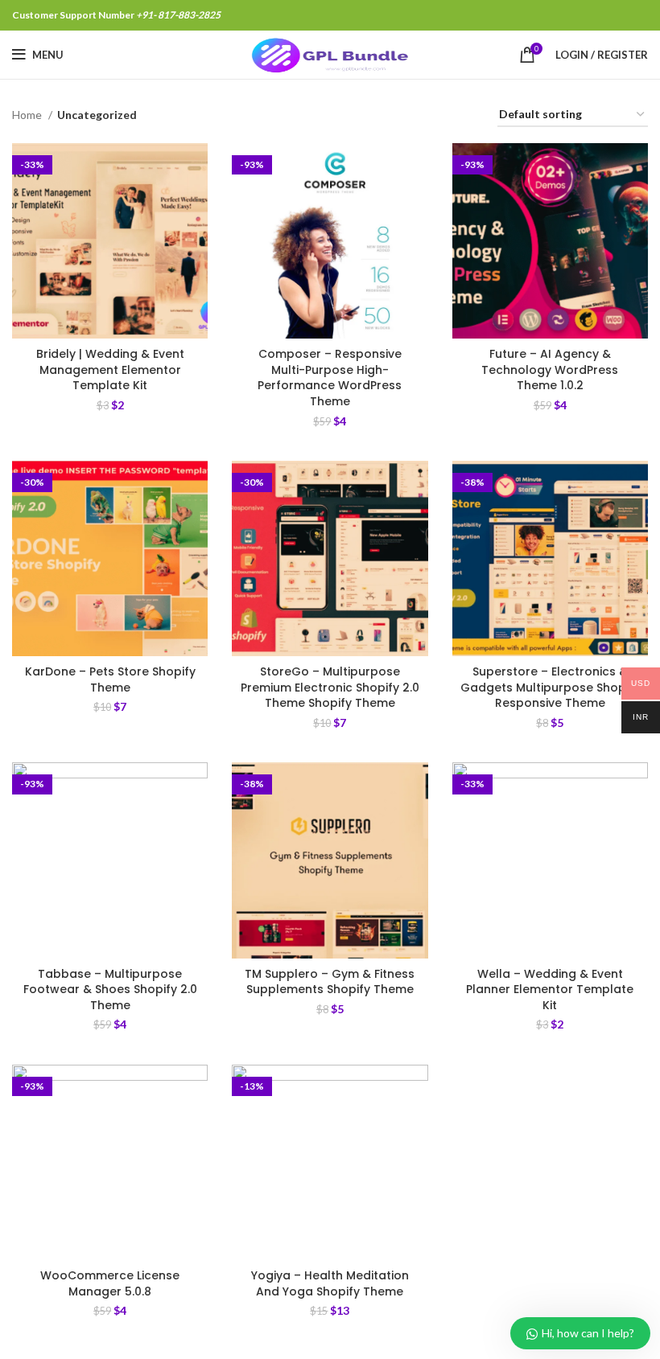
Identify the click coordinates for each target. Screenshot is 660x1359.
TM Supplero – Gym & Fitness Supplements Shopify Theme (330, 982)
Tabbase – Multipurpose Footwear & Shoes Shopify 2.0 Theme (110, 989)
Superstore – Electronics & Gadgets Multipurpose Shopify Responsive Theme (550, 687)
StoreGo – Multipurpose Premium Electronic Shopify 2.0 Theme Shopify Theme (330, 687)
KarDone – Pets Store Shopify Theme (110, 679)
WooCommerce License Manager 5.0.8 (109, 1283)
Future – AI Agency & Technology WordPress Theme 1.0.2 (549, 369)
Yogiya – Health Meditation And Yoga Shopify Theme (330, 1283)
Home (28, 114)
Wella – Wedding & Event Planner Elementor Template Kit (549, 989)
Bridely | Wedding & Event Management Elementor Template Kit (110, 369)
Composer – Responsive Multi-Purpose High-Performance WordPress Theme (330, 377)
